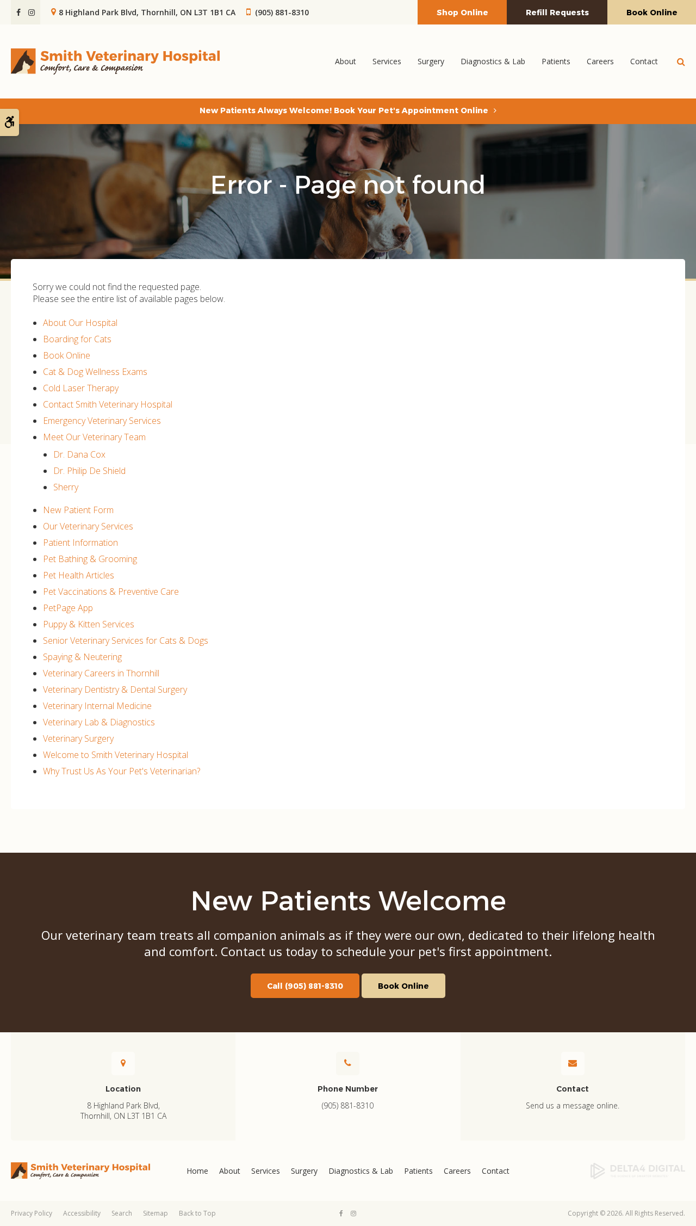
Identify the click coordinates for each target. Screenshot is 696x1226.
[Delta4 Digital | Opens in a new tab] (609, 1171)
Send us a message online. (572, 1105)
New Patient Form (78, 510)
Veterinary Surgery (78, 738)
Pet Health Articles (78, 575)
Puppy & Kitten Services (88, 624)
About (229, 1171)
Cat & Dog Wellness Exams (95, 372)
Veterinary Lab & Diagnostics (99, 722)
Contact (644, 61)
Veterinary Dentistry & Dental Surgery (115, 689)
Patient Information (80, 543)
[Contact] (123, 1063)
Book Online (652, 12)
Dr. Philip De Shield (89, 471)
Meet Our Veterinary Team (94, 437)
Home (197, 1171)
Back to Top (197, 1213)
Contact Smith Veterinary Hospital (107, 404)
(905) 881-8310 (282, 12)
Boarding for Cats (77, 339)
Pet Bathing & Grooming (90, 559)
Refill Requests (557, 12)
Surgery (304, 1171)
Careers (600, 61)
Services (265, 1171)
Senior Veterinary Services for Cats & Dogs (125, 640)
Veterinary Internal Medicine (97, 706)
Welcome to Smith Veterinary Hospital (115, 755)
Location (123, 1089)
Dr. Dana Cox (79, 454)
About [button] (345, 61)
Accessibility (82, 1213)
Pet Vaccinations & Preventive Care (111, 591)
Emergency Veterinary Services (102, 421)
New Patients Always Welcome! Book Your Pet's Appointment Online (344, 110)
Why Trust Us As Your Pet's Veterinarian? (121, 771)
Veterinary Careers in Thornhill (101, 673)
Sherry (65, 487)
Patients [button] (556, 61)
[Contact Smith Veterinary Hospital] (573, 1063)
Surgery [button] (431, 61)
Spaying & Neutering (82, 657)
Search (121, 1213)
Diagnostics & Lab (493, 61)
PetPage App (68, 608)
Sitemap (155, 1213)
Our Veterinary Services (88, 526)
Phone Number (348, 1089)
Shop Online (462, 12)
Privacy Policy (31, 1213)
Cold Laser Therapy (81, 388)
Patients (418, 1171)
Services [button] (386, 61)
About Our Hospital (80, 323)
